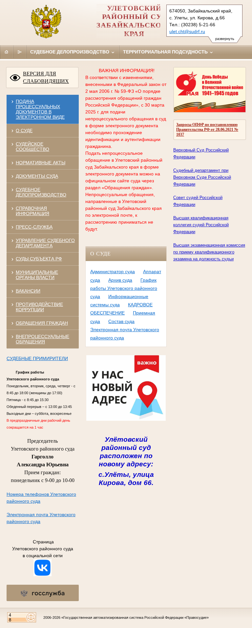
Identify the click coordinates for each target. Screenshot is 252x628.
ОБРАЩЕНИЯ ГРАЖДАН (42, 323)
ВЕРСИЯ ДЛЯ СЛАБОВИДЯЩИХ (46, 77)
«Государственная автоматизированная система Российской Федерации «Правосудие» (135, 617)
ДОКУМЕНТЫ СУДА (37, 176)
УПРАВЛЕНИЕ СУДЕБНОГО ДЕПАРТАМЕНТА (45, 243)
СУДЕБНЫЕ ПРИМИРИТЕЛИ (37, 358)
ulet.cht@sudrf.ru (187, 31)
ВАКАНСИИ (28, 291)
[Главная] (6, 51)
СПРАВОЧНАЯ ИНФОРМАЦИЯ (32, 211)
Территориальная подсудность (166, 51)
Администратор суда (112, 271)
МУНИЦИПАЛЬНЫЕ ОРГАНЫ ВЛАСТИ (37, 275)
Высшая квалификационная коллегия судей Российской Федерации (201, 224)
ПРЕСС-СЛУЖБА (34, 227)
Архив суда (120, 280)
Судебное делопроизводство (70, 51)
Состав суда (121, 321)
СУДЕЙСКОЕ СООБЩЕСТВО (32, 146)
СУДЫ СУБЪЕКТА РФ (39, 258)
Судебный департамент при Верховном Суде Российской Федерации (202, 177)
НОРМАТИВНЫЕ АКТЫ (40, 162)
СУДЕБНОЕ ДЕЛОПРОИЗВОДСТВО (41, 192)
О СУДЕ (24, 130)
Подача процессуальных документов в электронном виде (40, 109)
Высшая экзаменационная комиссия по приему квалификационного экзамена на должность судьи (209, 252)
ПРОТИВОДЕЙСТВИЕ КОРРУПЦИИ (39, 307)
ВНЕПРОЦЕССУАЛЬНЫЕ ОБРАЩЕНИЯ (42, 339)
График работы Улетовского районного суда (123, 288)
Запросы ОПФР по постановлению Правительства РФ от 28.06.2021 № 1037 (207, 129)
